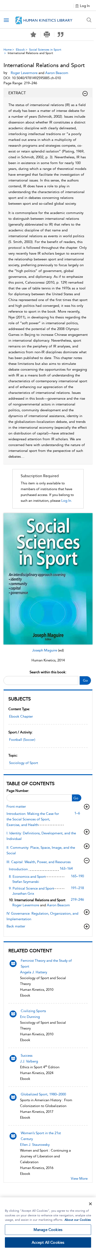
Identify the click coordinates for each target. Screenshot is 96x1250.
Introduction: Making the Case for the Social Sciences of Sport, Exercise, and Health (33, 819)
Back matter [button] (16, 926)
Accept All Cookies (48, 1242)
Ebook (20, 49)
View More (79, 1178)
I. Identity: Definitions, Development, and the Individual (41, 836)
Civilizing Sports (33, 1011)
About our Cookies (78, 1219)
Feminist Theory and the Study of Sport (46, 963)
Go (85, 680)
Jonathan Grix (23, 893)
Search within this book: (48, 672)
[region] (48, 1223)
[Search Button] (89, 20)
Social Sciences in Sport (45, 49)
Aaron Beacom (58, 905)
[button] (47, 34)
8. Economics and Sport (27, 876)
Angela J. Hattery (33, 972)
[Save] (33, 34)
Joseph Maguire (45, 650)
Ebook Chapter (21, 716)
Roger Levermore (26, 905)
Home (7, 49)
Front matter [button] (16, 806)
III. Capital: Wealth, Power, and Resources (39, 862)
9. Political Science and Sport (31, 888)
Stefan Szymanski (25, 882)
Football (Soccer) (22, 740)
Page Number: (18, 791)
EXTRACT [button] (17, 93)
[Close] (90, 1204)
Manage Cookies (48, 1229)
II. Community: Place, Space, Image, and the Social (41, 850)
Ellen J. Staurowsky (35, 1145)
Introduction (18, 869)
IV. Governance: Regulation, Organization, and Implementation (42, 916)
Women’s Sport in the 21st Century (41, 1136)
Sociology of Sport (23, 763)
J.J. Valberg (29, 1061)
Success (26, 1055)
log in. (66, 501)
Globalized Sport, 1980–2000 (43, 1094)
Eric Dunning (30, 1017)
